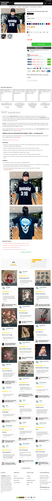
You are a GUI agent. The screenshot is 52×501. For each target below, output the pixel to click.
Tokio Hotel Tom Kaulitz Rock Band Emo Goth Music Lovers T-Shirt (16, 245)
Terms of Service (17, 482)
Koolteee (18, 137)
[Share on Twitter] (30, 81)
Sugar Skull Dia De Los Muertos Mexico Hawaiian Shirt (43, 463)
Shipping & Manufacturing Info (14, 112)
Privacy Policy (16, 480)
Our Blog (28, 476)
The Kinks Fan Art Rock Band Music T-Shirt (12, 247)
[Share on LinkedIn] (36, 81)
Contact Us (29, 478)
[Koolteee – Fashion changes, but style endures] (6, 3)
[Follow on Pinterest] (49, 0)
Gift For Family (25, 6)
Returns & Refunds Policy (18, 478)
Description (4, 112)
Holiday (19, 6)
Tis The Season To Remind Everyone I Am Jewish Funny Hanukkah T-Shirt (20, 104)
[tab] (4, 112)
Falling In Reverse (10, 140)
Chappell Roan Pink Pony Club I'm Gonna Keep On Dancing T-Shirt (10, 382)
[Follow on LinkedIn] (50, 0)
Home (28, 9)
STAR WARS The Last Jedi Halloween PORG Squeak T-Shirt (45, 104)
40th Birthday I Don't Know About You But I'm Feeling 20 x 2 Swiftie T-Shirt (27, 395)
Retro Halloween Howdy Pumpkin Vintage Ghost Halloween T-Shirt (32, 104)
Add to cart (41, 44)
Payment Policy (30, 482)
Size (28, 29)
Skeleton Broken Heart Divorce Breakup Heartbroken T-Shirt (6, 104)
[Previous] (2, 20)
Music (36, 9)
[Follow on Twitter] (47, 0)
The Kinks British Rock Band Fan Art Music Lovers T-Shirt (14, 249)
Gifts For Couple (33, 6)
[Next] (23, 20)
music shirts (17, 129)
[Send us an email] (48, 0)
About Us (15, 476)
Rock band (29, 77)
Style (28, 16)
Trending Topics (12, 6)
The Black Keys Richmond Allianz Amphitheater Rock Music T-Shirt (16, 243)
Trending (32, 9)
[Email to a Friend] (32, 81)
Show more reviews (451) (26, 468)
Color (28, 21)
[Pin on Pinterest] (34, 81)
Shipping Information (31, 480)
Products (40, 6)
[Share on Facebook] (28, 81)
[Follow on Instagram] (46, 0)
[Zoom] (2, 31)
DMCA (28, 484)
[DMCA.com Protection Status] (20, 497)
